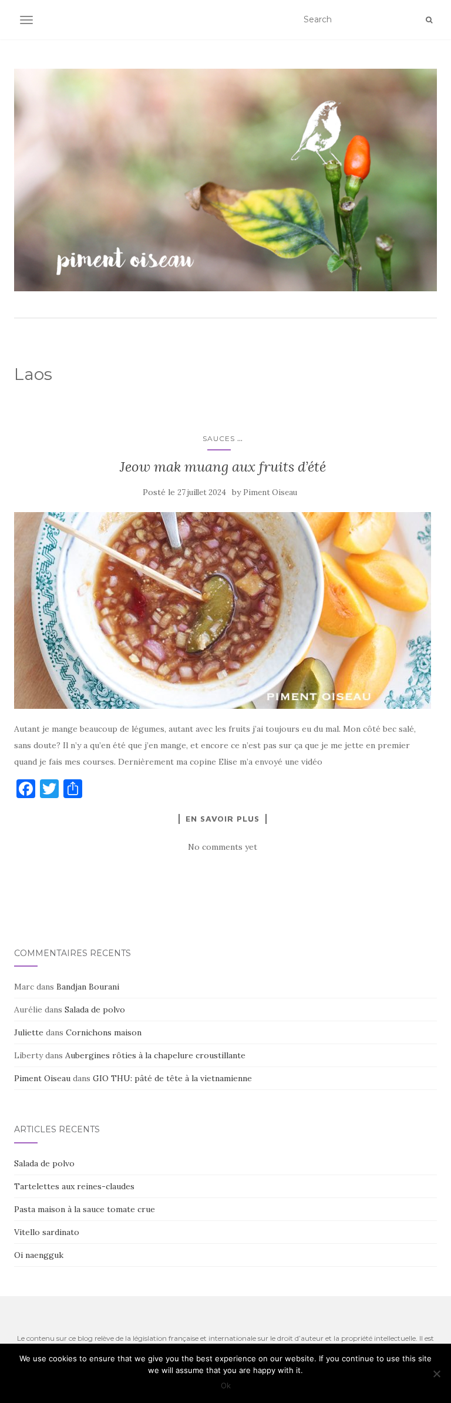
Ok (226, 1385)
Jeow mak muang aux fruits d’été (223, 466)
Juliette (28, 1032)
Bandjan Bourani (87, 986)
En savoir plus (223, 818)
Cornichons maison (104, 1032)
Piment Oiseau (270, 492)
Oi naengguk (38, 1255)
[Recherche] (429, 20)
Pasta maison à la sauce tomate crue (84, 1209)
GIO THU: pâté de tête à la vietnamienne (172, 1078)
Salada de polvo (95, 1009)
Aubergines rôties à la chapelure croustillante (155, 1055)
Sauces (219, 438)
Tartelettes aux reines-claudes (74, 1186)
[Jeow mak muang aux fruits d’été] (222, 610)
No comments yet (222, 847)
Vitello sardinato (46, 1232)
